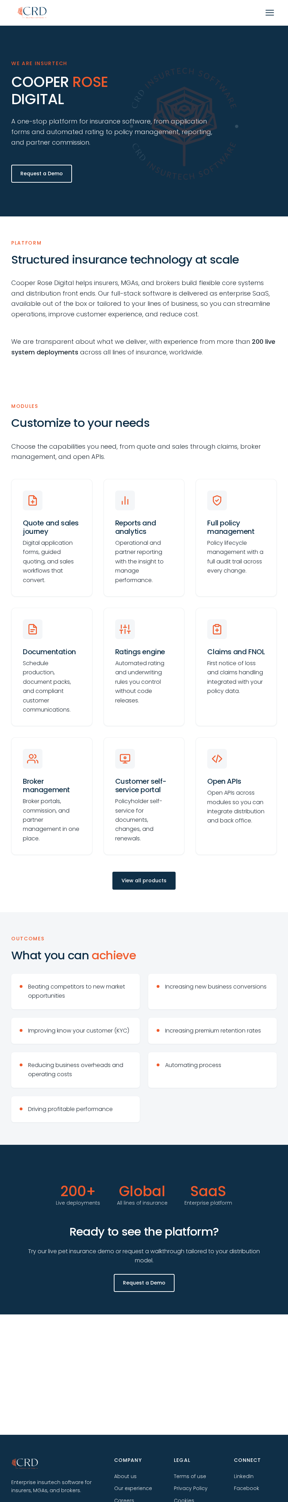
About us (125, 1476)
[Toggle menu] (270, 12)
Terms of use (190, 1476)
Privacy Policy (191, 1488)
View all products (144, 880)
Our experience (133, 1488)
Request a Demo (41, 173)
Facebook (246, 1488)
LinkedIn (244, 1476)
